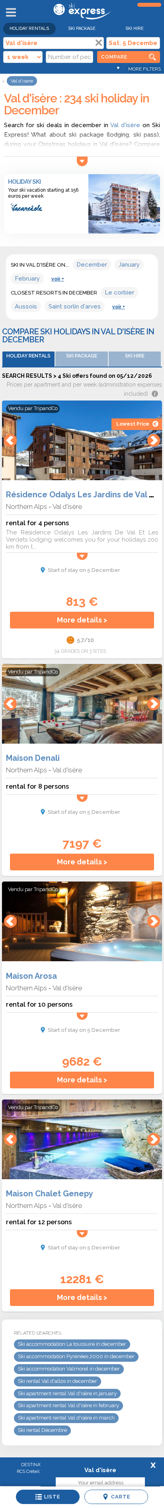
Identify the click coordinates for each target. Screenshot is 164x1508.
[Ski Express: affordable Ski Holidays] (82, 18)
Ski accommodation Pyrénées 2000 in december (76, 1356)
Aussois (26, 306)
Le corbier (119, 292)
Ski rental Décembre (42, 1430)
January (129, 264)
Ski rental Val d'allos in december (57, 1381)
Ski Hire (134, 28)
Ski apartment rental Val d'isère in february (68, 1405)
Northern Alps (26, 507)
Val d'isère (125, 125)
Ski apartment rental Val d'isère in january (67, 1393)
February (27, 278)
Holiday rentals (29, 28)
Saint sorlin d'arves (75, 306)
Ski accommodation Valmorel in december (69, 1369)
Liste (52, 1497)
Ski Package (82, 28)
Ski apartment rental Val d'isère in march (66, 1418)
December (91, 264)
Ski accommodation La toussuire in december (72, 1344)
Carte (120, 1497)
